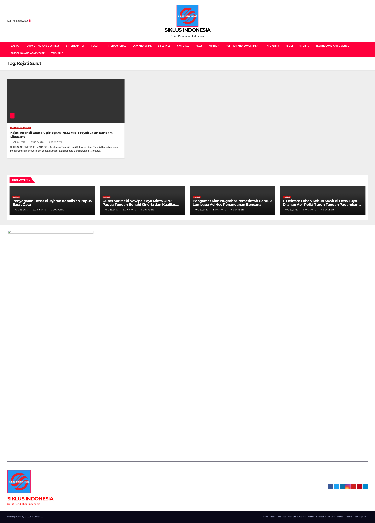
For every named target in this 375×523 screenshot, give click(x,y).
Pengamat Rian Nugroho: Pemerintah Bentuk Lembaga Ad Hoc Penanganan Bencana (232, 203)
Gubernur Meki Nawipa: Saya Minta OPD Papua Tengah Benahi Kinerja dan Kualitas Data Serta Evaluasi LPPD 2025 (139, 204)
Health (95, 46)
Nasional (183, 46)
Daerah (15, 46)
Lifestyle (164, 46)
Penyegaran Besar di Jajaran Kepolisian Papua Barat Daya (52, 203)
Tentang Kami (361, 517)
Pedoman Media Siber (325, 517)
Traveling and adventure (28, 53)
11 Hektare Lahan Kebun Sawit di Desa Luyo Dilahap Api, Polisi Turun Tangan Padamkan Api (320, 204)
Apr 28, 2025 (19, 142)
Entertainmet (75, 46)
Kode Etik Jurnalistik (297, 517)
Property (272, 46)
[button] (366, 49)
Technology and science (332, 46)
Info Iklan (282, 517)
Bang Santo (37, 142)
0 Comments (55, 142)
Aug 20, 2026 (201, 210)
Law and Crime (142, 46)
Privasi (340, 517)
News (199, 46)
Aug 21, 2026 (111, 210)
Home (265, 517)
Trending (57, 53)
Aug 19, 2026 (291, 210)
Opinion (214, 46)
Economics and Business (43, 46)
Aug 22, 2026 (21, 210)
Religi (289, 46)
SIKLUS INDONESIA (187, 30)
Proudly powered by (16, 517)
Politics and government (243, 46)
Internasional (116, 46)
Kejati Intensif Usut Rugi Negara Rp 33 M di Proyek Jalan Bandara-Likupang (62, 135)
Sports (304, 46)
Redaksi (349, 517)
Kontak (311, 517)
